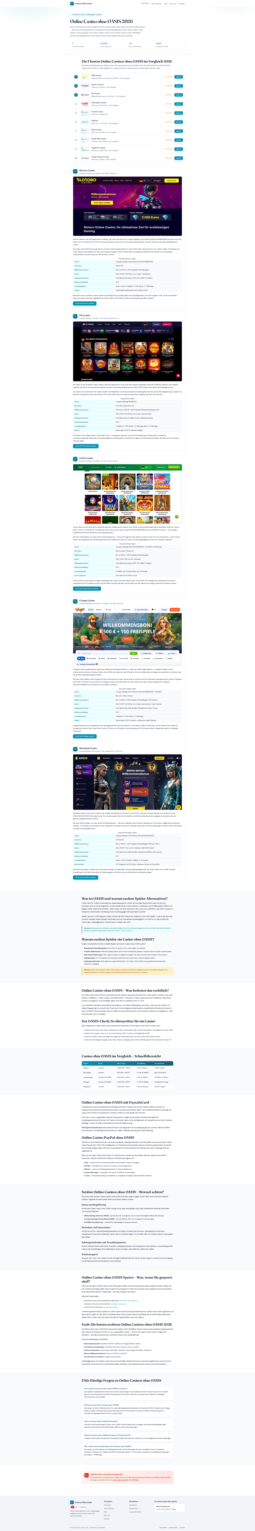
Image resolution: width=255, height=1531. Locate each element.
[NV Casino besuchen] (85, 95)
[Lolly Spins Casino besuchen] (85, 104)
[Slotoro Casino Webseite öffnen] (127, 206)
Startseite (145, 3)
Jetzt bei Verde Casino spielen (87, 589)
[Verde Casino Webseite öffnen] (127, 494)
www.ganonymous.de (118, 1304)
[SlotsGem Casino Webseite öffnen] (127, 782)
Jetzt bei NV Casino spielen (85, 446)
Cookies (182, 1528)
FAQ (165, 4)
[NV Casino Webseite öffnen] (127, 351)
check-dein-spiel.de (120, 1480)
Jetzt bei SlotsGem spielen (85, 877)
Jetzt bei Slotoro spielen (84, 303)
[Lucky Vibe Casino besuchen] (85, 140)
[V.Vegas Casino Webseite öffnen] (127, 636)
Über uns (173, 4)
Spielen (178, 77)
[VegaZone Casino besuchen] (85, 149)
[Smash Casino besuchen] (85, 113)
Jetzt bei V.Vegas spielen (84, 736)
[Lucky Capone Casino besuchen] (85, 158)
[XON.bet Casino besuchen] (85, 122)
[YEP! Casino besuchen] (85, 77)
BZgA (136, 1480)
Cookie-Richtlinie (135, 1512)
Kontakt (182, 4)
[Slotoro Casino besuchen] (85, 86)
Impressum (133, 1505)
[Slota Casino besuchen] (85, 131)
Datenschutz (133, 1508)
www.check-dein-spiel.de (122, 931)
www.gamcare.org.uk (110, 1307)
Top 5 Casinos (156, 4)
